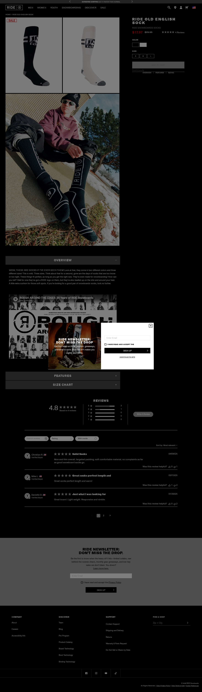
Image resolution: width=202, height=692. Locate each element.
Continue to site (127, 357)
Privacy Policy (142, 344)
